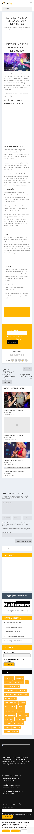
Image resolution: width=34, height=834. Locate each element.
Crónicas (19, 678)
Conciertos (9, 678)
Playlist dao (20, 719)
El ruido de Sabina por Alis (12, 622)
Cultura (8, 682)
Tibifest (7, 727)
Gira (25, 694)
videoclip (16, 727)
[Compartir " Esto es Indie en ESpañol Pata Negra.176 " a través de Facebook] (11, 355)
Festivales (18, 694)
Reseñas (7, 723)
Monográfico (10, 711)
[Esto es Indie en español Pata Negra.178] (17, 400)
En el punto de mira (12, 686)
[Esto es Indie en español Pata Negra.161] (17, 450)
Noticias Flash (10, 715)
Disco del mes (18, 682)
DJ (26, 682)
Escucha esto (20, 690)
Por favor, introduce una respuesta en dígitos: (16, 529)
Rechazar (15, 831)
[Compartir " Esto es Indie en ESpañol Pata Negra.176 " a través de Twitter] (15, 355)
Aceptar (6, 831)
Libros (22, 703)
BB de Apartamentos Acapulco (14, 636)
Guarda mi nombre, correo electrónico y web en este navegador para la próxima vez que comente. (16, 524)
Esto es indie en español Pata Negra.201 (14, 472)
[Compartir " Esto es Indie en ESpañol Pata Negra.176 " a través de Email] (23, 355)
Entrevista (9, 690)
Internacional (10, 699)
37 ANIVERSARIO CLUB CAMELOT (14, 631)
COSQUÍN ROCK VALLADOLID (13, 627)
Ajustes (24, 831)
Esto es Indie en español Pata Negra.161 (14, 461)
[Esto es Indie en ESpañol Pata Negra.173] (17, 425)
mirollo (15, 27)
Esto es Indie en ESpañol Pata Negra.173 (14, 436)
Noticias (20, 711)
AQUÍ (27, 611)
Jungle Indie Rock (11, 703)
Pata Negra (9, 719)
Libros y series (10, 707)
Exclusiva (8, 694)
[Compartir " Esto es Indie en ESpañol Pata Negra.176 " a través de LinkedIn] (19, 355)
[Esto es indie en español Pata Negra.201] (17, 468)
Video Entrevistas (11, 731)
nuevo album (22, 715)
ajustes (25, 827)
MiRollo (21, 707)
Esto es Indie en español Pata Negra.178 (14, 411)
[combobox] (17, 9)
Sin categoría (18, 723)
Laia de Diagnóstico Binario (13, 641)
